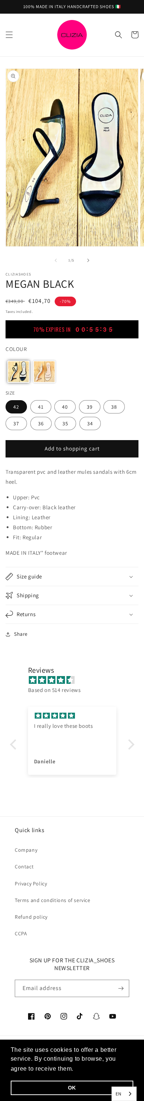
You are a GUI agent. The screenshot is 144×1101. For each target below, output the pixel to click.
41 (41, 406)
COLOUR (16, 348)
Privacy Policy (31, 883)
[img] (76, 680)
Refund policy (31, 916)
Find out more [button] (96, 1068)
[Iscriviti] (121, 988)
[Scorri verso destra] (88, 260)
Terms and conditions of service (52, 900)
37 (16, 423)
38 (114, 406)
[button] (9, 35)
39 (90, 406)
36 (41, 423)
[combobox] (124, 1094)
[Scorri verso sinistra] (56, 260)
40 (65, 406)
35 (65, 423)
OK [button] (72, 1088)
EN (118, 1094)
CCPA (21, 933)
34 (90, 423)
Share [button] (21, 634)
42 (16, 406)
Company (26, 850)
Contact (24, 866)
